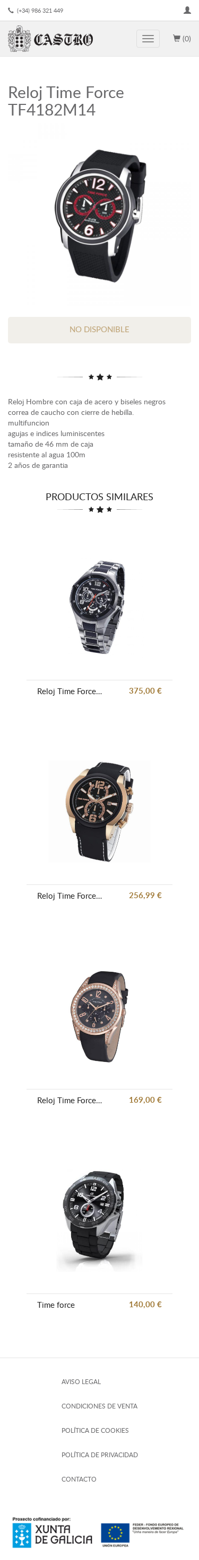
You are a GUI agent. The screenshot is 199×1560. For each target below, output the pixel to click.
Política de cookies (95, 1430)
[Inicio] (50, 38)
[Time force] (99, 1220)
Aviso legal (81, 1381)
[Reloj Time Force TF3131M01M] (99, 607)
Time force (56, 1304)
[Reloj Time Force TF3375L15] (99, 1016)
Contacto (79, 1479)
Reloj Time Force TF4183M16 (70, 895)
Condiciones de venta (99, 1406)
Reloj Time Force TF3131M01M (70, 691)
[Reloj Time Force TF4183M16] (99, 811)
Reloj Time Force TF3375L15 (70, 1100)
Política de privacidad (100, 1454)
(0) (185, 38)
